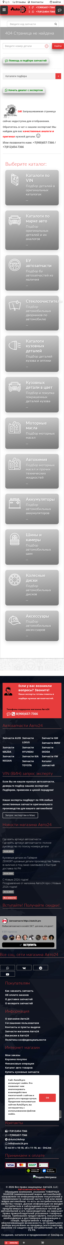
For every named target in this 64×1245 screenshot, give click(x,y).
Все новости (10, 898)
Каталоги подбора (16, 76)
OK (47, 1097)
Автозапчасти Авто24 (31, 1189)
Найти (58, 46)
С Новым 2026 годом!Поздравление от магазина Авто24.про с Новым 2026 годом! (32, 883)
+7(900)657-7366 (45, 7)
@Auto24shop (16, 1139)
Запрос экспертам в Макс (20, 815)
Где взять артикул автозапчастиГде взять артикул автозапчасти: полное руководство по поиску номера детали (27, 842)
